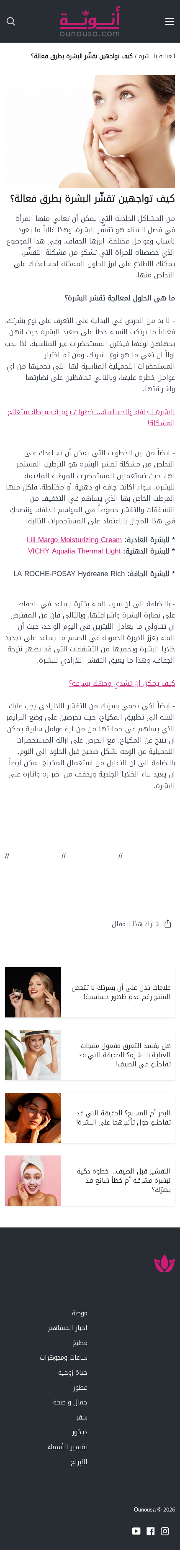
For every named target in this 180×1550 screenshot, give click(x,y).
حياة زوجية (72, 1372)
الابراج (79, 1461)
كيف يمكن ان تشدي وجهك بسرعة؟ (122, 683)
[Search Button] (7, 21)
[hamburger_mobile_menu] (166, 21)
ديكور (79, 1431)
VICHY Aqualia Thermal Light (74, 551)
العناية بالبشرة (157, 56)
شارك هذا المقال (135, 923)
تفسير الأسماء (67, 1446)
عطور (80, 1387)
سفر (81, 1417)
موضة (79, 1313)
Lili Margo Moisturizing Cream (74, 539)
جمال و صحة (70, 1402)
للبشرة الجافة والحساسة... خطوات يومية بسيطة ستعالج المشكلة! (91, 417)
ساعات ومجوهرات (63, 1357)
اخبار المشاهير (67, 1327)
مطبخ (79, 1342)
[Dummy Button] (45, 21)
